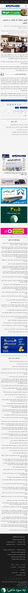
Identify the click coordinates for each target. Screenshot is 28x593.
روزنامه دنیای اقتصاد (21, 542)
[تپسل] (1, 73)
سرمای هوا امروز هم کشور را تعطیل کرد (19, 132)
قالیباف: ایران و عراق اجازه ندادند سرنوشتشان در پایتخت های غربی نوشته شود (14, 507)
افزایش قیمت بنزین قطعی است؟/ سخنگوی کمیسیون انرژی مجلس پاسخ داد (14, 277)
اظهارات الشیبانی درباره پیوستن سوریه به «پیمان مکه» (17, 477)
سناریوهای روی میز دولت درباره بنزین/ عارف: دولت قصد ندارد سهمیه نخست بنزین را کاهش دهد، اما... (14, 317)
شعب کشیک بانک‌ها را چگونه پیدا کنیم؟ (19, 134)
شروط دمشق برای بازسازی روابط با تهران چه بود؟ (17, 431)
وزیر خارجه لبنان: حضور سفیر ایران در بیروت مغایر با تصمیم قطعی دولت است (14, 260)
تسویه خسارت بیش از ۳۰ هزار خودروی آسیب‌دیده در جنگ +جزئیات (14, 421)
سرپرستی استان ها (21, 567)
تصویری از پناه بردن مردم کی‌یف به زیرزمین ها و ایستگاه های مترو (14, 438)
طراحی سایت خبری (22, 586)
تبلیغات (17, 564)
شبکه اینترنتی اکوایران (11, 542)
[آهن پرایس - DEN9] (14, 195)
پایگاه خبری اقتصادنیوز (10, 544)
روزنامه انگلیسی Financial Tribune (18, 559)
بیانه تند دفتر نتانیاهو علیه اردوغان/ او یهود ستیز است (17, 403)
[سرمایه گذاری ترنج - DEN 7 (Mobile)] (14, 12)
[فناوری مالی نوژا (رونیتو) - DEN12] (14, 344)
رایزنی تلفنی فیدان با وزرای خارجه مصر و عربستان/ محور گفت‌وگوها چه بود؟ (14, 497)
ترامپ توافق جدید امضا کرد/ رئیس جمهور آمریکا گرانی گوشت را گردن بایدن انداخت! (15, 474)
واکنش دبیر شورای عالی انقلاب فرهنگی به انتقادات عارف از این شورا (14, 448)
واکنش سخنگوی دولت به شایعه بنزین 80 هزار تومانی (17, 500)
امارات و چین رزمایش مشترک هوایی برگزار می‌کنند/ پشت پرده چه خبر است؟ (14, 484)
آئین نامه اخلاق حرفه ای (20, 575)
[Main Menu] (25, 6)
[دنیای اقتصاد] (13, 6)
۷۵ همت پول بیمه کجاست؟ (21, 364)
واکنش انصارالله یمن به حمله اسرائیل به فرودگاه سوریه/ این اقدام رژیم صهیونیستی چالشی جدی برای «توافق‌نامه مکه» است (14, 521)
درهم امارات (2, 2)
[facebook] (18, 105)
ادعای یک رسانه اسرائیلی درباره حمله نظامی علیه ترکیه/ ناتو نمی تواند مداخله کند (14, 296)
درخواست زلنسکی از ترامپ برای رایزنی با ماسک (18, 450)
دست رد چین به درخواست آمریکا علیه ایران (19, 302)
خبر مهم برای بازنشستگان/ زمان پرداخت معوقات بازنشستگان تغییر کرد (14, 313)
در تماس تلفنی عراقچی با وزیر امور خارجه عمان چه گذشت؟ (16, 394)
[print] (8, 105)
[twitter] (15, 105)
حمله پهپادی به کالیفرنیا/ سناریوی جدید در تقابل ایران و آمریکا (15, 323)
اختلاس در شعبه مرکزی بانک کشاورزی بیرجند (18, 124)
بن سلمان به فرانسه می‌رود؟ (22, 397)
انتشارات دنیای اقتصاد (21, 550)
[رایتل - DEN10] (14, 231)
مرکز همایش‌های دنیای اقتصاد (9, 550)
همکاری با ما (13, 567)
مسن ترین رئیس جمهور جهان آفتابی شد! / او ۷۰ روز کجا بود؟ (15, 284)
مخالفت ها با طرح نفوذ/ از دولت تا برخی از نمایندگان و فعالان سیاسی (15, 470)
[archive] (6, 579)
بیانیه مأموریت (14, 572)
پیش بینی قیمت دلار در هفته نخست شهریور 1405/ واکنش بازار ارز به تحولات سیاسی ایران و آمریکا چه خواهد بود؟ (14, 434)
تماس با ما (23, 564)
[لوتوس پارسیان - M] (14, 590)
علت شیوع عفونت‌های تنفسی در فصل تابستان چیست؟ (16, 300)
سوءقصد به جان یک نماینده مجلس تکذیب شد (18, 530)
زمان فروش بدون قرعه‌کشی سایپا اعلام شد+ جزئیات (17, 320)
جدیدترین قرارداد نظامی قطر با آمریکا (20, 453)
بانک (17, 107)
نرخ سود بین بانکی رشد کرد (22, 129)
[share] (11, 579)
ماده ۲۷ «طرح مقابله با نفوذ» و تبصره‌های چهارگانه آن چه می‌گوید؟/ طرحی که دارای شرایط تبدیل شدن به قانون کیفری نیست (14, 424)
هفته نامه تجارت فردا (21, 544)
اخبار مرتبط (14, 122)
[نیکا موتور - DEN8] (14, 181)
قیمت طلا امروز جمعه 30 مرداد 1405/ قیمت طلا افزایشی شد (15, 415)
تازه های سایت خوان (14, 358)
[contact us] (9, 579)
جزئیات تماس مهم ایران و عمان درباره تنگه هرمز (18, 376)
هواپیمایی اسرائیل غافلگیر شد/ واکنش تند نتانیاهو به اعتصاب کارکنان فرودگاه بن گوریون (14, 281)
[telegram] (10, 105)
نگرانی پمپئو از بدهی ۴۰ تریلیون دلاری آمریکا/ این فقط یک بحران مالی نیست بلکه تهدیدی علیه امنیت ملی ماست (14, 503)
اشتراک (12, 564)
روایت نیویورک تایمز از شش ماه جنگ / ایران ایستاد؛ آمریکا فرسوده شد (14, 369)
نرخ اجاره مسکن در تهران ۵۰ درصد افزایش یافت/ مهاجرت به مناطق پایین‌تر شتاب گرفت (14, 456)
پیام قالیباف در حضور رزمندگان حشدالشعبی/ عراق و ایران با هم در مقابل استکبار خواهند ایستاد (14, 389)
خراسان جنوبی (23, 107)
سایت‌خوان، (22, 100)
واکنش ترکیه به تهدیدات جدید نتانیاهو (20, 366)
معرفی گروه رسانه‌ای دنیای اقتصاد (18, 539)
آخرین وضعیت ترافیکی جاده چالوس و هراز (19, 440)
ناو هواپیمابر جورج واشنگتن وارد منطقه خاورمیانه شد (17, 310)
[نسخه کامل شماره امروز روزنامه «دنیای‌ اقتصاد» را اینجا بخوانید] (14, 162)
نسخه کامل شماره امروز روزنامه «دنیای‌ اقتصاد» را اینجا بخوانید (15, 173)
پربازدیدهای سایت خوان (14, 240)
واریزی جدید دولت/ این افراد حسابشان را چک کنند (17, 331)
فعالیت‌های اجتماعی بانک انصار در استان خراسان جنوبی (16, 127)
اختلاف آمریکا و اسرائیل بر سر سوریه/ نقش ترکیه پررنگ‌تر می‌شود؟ (14, 445)
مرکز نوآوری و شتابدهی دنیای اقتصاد (18, 552)
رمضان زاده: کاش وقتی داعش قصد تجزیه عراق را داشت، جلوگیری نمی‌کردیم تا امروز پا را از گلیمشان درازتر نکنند (14, 244)
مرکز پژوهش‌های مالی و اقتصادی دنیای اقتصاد (16, 554)
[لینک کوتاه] (20, 105)
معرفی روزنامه (22, 572)
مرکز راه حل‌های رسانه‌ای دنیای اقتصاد (18, 557)
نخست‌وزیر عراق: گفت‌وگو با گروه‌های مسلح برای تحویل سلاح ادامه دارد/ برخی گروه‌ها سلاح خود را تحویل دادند (14, 400)
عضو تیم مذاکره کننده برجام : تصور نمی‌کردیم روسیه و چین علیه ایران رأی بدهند (14, 373)
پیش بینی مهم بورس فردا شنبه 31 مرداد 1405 (18, 361)
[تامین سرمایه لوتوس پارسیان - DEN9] (14, 214)
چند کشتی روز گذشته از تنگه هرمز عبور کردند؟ (18, 443)
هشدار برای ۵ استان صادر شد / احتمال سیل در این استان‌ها (15, 329)
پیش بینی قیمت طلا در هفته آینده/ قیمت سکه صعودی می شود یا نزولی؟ (14, 293)
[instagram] (22, 579)
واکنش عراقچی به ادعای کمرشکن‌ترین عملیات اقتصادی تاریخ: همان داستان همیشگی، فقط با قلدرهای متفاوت (14, 406)
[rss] (14, 579)
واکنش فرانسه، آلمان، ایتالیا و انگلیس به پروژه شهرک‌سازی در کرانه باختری (14, 326)
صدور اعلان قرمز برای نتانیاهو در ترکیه (20, 467)
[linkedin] (13, 105)
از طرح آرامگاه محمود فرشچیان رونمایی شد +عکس (17, 264)
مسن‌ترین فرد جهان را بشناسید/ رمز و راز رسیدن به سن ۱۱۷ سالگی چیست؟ (14, 493)
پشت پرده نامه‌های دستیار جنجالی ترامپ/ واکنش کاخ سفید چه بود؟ (14, 385)
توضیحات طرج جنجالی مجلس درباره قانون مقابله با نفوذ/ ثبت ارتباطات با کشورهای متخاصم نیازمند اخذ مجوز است (15, 464)
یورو (14, 2)
